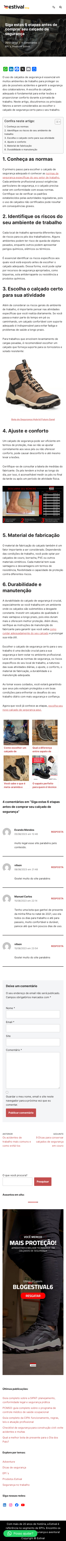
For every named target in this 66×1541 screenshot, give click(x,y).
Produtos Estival (21, 46)
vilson (18, 865)
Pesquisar (43, 1181)
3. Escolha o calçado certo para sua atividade (29, 138)
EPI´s (8, 46)
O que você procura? (15, 1175)
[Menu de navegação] (54, 7)
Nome (10, 1008)
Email (10, 1022)
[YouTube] (23, 1505)
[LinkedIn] (5, 1505)
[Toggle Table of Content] (56, 122)
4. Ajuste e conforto (15, 141)
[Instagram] (11, 1505)
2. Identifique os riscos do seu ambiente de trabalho (27, 132)
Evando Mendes (24, 829)
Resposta (57, 831)
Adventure (9, 1461)
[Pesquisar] (60, 7)
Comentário (14, 1050)
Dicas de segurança (14, 1467)
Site (8, 1036)
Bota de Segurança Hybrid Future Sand (33, 419)
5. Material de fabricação (18, 145)
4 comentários (29, 42)
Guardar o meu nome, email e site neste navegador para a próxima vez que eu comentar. (30, 1100)
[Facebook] (17, 1505)
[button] (20, 1533)
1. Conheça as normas (16, 126)
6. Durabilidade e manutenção (20, 149)
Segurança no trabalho (16, 1484)
